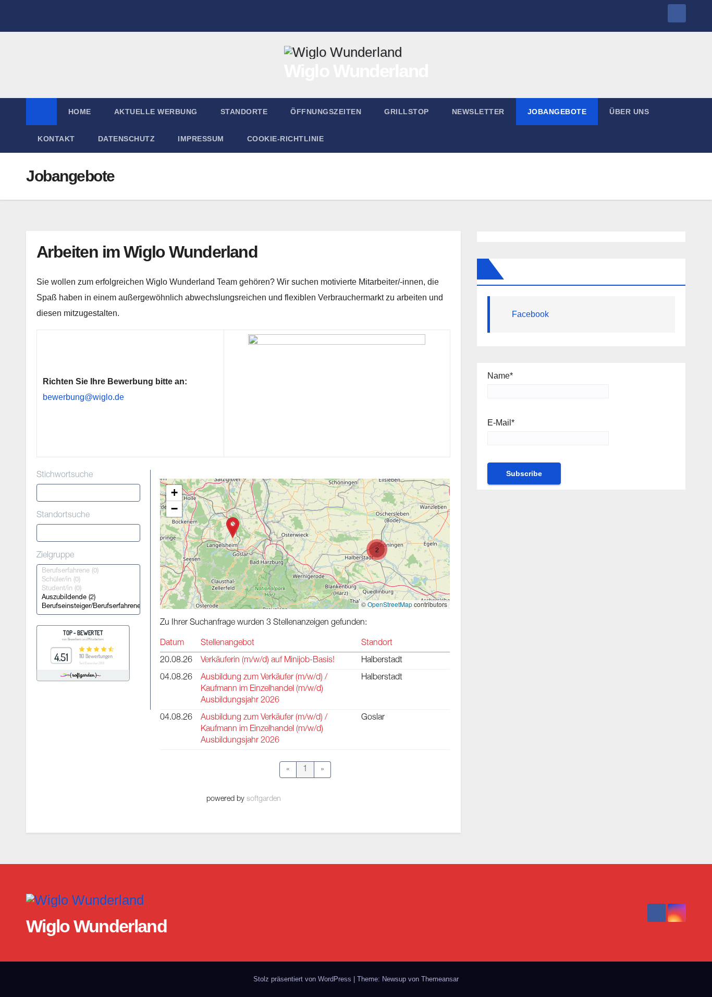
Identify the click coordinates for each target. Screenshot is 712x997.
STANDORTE (244, 111)
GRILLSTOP (406, 111)
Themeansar (440, 979)
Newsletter (478, 111)
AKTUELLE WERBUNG (156, 111)
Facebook (530, 314)
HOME (79, 111)
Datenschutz (126, 139)
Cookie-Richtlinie (285, 139)
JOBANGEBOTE (557, 111)
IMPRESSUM (201, 139)
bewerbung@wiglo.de (83, 397)
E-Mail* (500, 422)
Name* (500, 375)
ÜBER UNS (629, 111)
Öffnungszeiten (325, 111)
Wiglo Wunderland (356, 70)
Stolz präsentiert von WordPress (303, 979)
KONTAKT (56, 139)
